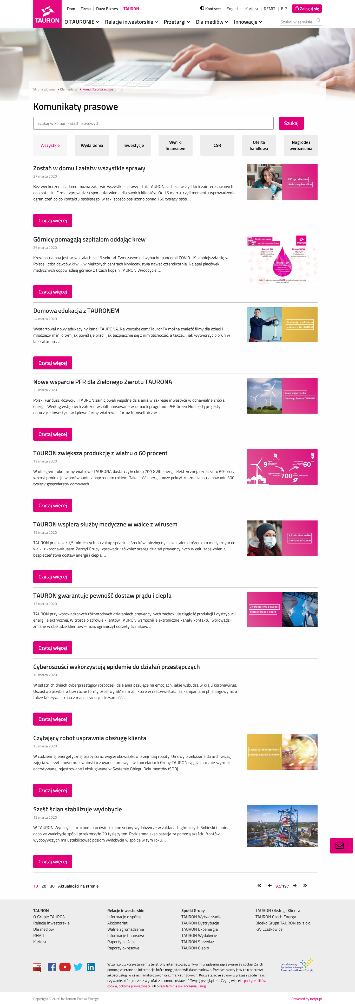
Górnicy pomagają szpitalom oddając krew (89, 239)
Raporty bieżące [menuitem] (121, 941)
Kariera (251, 8)
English (233, 8)
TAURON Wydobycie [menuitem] (199, 935)
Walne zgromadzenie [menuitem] (125, 929)
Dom (71, 8)
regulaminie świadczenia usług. (183, 986)
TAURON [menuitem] (41, 910)
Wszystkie (50, 145)
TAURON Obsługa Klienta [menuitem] (277, 910)
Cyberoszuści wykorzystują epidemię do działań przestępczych (116, 666)
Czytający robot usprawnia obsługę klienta (89, 737)
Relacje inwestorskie (130, 21)
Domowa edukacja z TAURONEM (76, 310)
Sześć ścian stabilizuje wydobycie (77, 809)
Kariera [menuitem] (39, 941)
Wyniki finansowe (175, 145)
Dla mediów (210, 21)
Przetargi (175, 21)
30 (52, 886)
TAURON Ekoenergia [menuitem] (199, 929)
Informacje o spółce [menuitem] (124, 917)
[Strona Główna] (47, 14)
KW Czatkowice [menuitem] (268, 929)
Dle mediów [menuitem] (43, 929)
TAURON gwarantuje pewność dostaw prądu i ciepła (102, 595)
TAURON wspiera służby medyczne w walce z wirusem (105, 524)
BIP (284, 8)
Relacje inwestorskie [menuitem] (51, 923)
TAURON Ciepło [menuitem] (195, 948)
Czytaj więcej (52, 220)
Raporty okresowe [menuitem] (123, 948)
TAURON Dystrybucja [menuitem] (200, 923)
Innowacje (246, 21)
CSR (217, 145)
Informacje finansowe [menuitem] (126, 935)
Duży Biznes (107, 8)
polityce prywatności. (135, 986)
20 (44, 886)
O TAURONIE (80, 21)
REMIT (269, 8)
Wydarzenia (92, 145)
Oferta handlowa (259, 145)
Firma (86, 8)
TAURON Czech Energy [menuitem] (275, 917)
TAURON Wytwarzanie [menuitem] (201, 917)
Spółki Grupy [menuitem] (193, 910)
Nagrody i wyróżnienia (301, 145)
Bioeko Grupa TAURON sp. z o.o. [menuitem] (283, 923)
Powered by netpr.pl (306, 998)
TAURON (131, 8)
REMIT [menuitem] (39, 935)
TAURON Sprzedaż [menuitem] (197, 941)
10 (36, 886)
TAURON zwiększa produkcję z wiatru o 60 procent (100, 453)
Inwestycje (133, 145)
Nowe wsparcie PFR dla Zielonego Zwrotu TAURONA (102, 381)
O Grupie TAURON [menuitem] (49, 917)
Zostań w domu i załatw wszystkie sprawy (89, 168)
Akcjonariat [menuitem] (117, 923)
